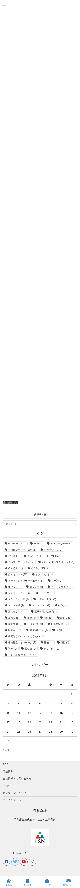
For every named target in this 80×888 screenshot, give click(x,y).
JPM (38, 543)
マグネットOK (46, 599)
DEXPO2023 (16, 543)
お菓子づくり (53, 549)
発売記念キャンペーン (22, 642)
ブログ (7, 785)
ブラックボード (18, 599)
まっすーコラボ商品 (20, 562)
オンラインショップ (14, 792)
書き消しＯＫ (39, 630)
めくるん (15, 568)
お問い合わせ (68, 885)
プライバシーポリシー (16, 799)
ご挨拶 (13, 556)
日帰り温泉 (59, 624)
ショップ (47, 885)
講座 (12, 648)
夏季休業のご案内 (45, 611)
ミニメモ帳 (16, 605)
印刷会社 (64, 605)
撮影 (31, 617)
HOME (9, 885)
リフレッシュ (41, 605)
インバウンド (44, 574)
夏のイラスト (17, 611)
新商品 (65, 617)
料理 (48, 617)
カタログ (36, 586)
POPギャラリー (60, 543)
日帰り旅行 (35, 624)
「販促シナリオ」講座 (22, 549)
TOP (5, 764)
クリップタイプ (61, 586)
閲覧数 (30, 648)
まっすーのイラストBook (43, 556)
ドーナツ (45, 593)
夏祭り (13, 617)
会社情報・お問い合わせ (17, 778)
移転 (65, 642)
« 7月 (6, 749)
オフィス (14, 586)
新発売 (13, 624)
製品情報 (8, 771)
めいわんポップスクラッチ (58, 562)
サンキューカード (19, 593)
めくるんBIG (39, 568)
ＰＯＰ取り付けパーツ (22, 654)
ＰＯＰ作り (51, 648)
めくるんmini (17, 574)
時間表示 (14, 630)
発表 (48, 642)
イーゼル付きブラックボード (25, 580)
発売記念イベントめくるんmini (26, 636)
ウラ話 (56, 580)
